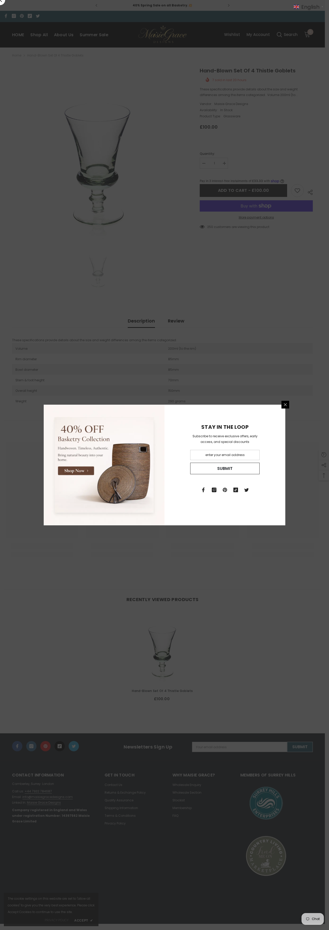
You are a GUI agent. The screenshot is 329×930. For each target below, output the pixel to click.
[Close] (285, 405)
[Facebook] (203, 490)
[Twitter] (246, 490)
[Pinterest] (225, 490)
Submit (225, 468)
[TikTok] (235, 490)
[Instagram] (214, 490)
